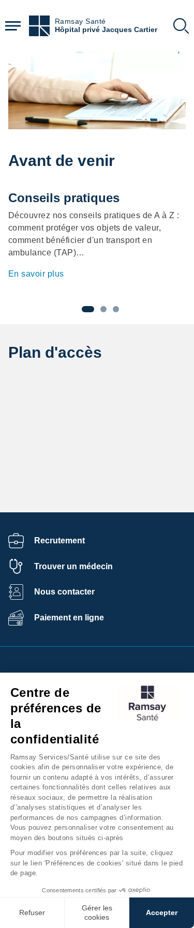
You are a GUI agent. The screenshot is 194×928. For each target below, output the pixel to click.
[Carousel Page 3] (116, 309)
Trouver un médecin (73, 566)
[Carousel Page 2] (103, 309)
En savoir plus (36, 273)
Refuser (32, 912)
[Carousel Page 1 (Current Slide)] (88, 309)
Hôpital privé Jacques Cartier (106, 30)
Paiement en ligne (69, 617)
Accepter (161, 912)
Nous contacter (64, 591)
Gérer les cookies (97, 912)
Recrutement (59, 540)
